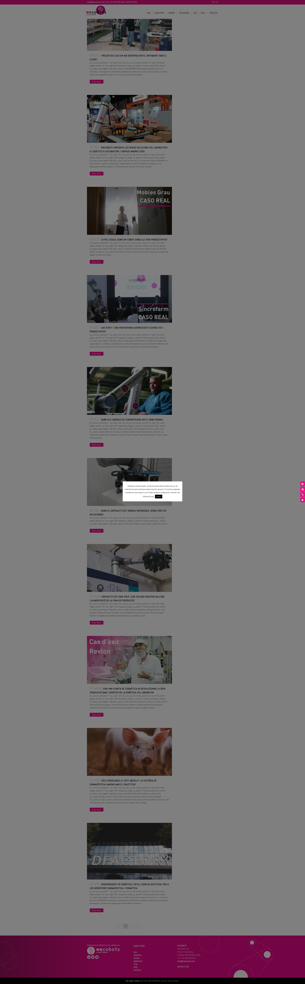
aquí (152, 496)
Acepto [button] (158, 497)
